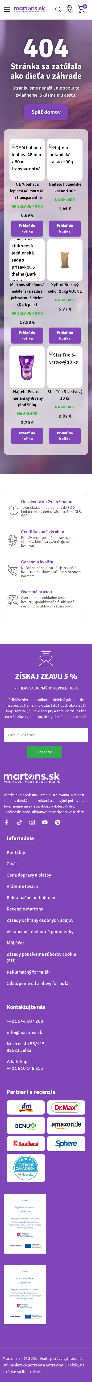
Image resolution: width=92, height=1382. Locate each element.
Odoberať (44, 752)
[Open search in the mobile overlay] (57, 9)
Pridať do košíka (27, 228)
